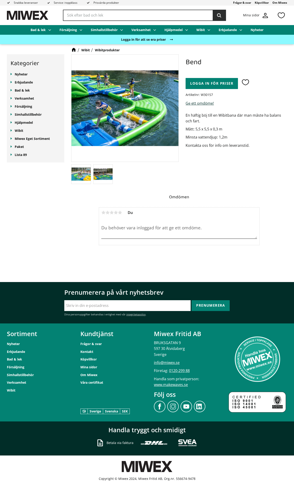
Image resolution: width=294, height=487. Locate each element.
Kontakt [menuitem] (86, 351)
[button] (281, 15)
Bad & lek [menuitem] (38, 30)
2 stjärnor (107, 212)
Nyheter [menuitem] (257, 30)
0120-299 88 (179, 370)
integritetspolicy (136, 314)
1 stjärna (103, 212)
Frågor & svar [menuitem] (242, 3)
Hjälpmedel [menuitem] (173, 30)
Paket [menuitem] (19, 146)
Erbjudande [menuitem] (228, 30)
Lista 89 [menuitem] (21, 155)
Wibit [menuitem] (200, 30)
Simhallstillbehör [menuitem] (104, 30)
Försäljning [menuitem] (68, 30)
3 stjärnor (112, 212)
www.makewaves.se (171, 384)
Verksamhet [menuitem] (141, 30)
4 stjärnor (116, 212)
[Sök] (219, 15)
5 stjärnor (120, 212)
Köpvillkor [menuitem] (262, 3)
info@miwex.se (167, 362)
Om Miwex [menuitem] (279, 3)
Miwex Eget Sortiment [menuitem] (32, 138)
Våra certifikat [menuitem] (91, 382)
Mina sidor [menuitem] (88, 367)
